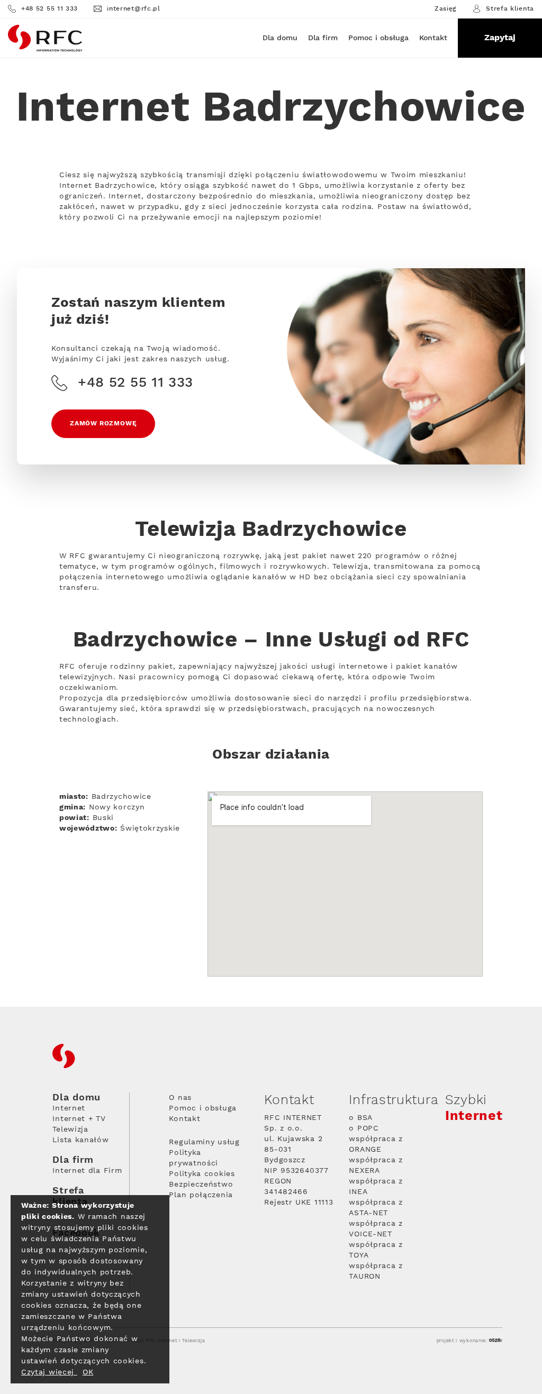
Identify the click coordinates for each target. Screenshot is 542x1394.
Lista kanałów (80, 1140)
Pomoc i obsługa (378, 38)
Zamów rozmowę (103, 423)
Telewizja (70, 1129)
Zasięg (446, 9)
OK (88, 1372)
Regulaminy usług (204, 1142)
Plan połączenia (201, 1195)
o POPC (363, 1128)
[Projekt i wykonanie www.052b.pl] (495, 1341)
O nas (180, 1098)
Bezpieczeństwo (201, 1184)
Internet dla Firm (87, 1171)
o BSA (361, 1118)
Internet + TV (78, 1119)
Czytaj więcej (49, 1372)
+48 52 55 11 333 (49, 9)
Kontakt (433, 38)
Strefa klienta (510, 9)
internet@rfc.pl (133, 9)
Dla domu (280, 38)
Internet (68, 1108)
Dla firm (323, 38)
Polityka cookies (201, 1174)
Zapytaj (500, 37)
